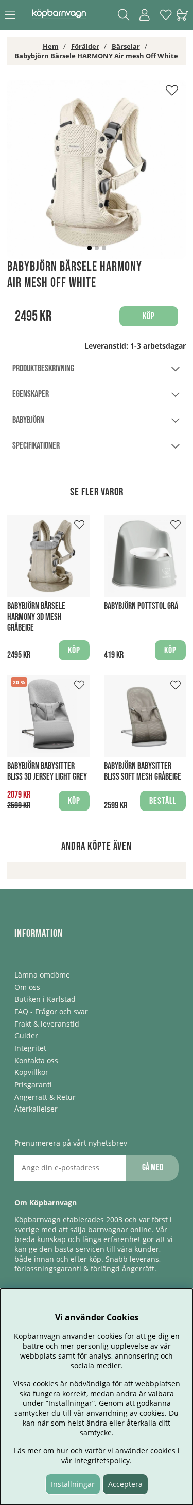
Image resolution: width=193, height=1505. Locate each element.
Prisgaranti (33, 1084)
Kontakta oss (36, 1060)
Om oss (27, 987)
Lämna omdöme (42, 975)
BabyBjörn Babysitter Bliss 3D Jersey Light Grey (47, 771)
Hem (51, 46)
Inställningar (73, 1484)
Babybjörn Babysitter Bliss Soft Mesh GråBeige (142, 771)
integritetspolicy (102, 1460)
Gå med (152, 1167)
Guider (26, 1035)
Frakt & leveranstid (46, 1024)
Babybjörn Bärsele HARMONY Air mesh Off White (96, 55)
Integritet (30, 1048)
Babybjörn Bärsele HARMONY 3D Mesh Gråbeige (36, 617)
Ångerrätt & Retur (45, 1097)
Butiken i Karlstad (45, 999)
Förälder (85, 46)
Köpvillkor (31, 1072)
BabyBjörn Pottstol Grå (141, 606)
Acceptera (125, 1484)
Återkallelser (36, 1109)
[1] (96, 169)
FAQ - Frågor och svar (51, 1011)
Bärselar (126, 46)
